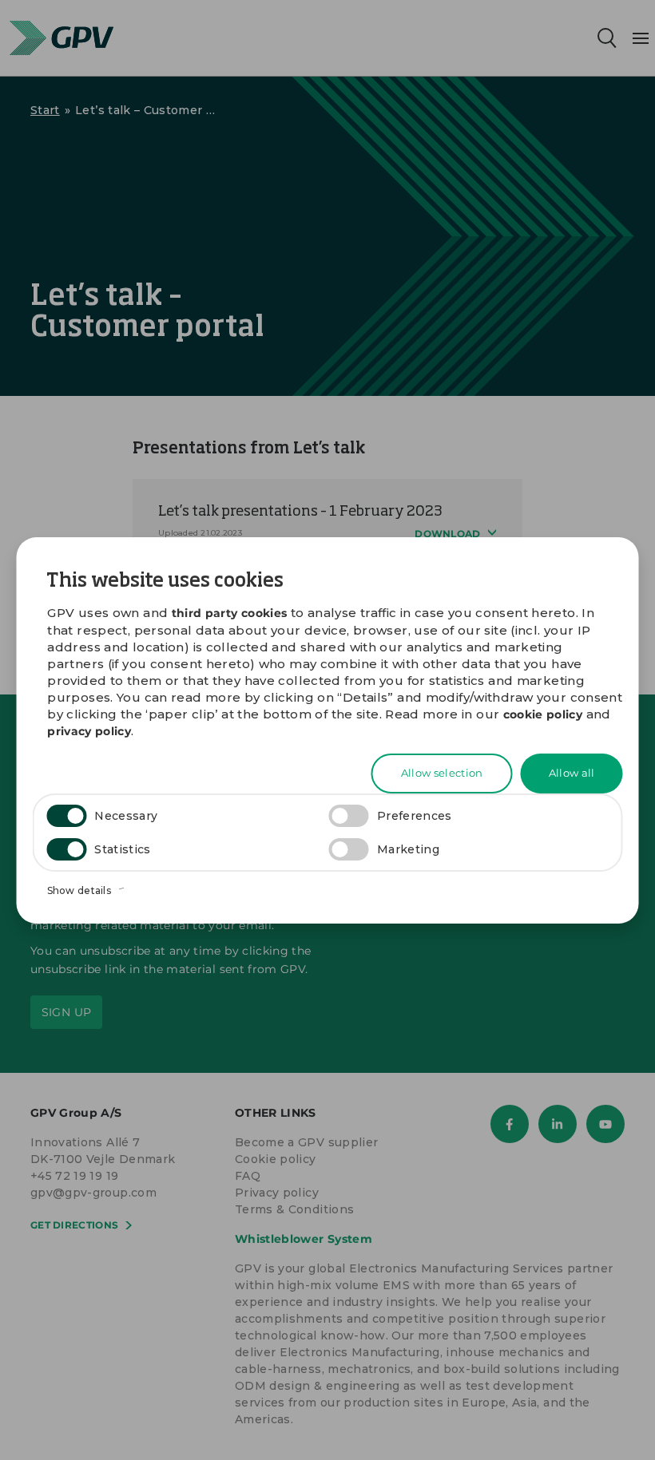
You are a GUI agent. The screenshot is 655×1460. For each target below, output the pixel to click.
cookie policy (543, 714)
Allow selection (442, 772)
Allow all (572, 772)
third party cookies (230, 613)
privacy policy (89, 731)
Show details (80, 890)
